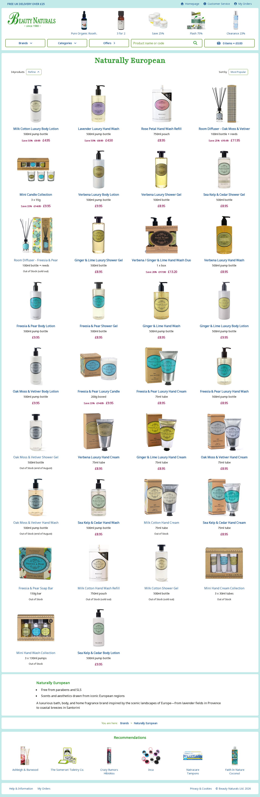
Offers (107, 43)
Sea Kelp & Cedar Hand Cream (224, 522)
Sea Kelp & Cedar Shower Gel (224, 194)
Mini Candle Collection (36, 194)
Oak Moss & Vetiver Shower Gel (35, 457)
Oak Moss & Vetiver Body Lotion (36, 391)
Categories (65, 43)
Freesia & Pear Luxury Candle (99, 391)
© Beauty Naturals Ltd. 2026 (233, 788)
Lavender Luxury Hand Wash (98, 129)
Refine (32, 72)
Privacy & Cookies (201, 788)
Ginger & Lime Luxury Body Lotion (224, 326)
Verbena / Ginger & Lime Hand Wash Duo (161, 260)
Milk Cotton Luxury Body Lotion (35, 129)
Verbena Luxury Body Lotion (98, 194)
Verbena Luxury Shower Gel (161, 194)
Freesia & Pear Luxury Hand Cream (161, 391)
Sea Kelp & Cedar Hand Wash (98, 522)
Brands (23, 43)
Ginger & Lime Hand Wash (161, 326)
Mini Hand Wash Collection (35, 653)
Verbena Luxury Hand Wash (224, 260)
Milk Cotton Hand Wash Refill (99, 588)
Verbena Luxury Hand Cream (98, 457)
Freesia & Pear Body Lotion (36, 326)
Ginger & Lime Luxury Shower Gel (99, 260)
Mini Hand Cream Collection (224, 588)
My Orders (244, 4)
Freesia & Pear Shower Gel (99, 326)
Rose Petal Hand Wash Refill (161, 129)
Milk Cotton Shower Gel (161, 588)
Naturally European (130, 60)
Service (219, 4)
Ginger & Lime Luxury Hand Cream (161, 457)
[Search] (195, 43)
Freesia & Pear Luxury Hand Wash (224, 391)
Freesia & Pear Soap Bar (36, 588)
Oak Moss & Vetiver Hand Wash (35, 522)
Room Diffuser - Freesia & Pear (36, 260)
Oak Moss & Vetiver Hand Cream (224, 457)
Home (191, 4)
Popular (238, 72)
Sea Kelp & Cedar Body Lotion (99, 653)
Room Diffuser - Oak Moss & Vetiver (224, 129)
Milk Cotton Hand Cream (161, 522)
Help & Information (21, 788)
